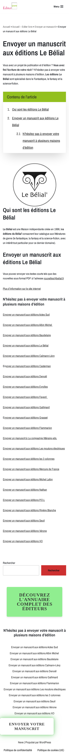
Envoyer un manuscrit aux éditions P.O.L (24, 500)
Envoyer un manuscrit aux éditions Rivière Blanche (29, 510)
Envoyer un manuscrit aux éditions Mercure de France (31, 469)
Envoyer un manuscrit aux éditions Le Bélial (25, 345)
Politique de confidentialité (18, 750)
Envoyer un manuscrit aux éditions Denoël (25, 376)
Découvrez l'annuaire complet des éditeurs (34, 601)
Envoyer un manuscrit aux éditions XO (23, 541)
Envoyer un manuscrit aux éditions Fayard (25, 397)
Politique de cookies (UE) (50, 750)
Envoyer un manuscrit (45, 26)
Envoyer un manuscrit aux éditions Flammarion (27, 428)
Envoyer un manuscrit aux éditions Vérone (25, 531)
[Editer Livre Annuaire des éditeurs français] (10, 6)
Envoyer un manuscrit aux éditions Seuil (24, 520)
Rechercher (9, 563)
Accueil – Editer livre (22, 26)
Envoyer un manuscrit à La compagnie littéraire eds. (30, 438)
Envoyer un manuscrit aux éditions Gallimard (26, 407)
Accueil (6, 26)
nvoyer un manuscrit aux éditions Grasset (26, 418)
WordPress (45, 742)
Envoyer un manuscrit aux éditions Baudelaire (27, 335)
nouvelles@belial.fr (54, 278)
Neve (21, 742)
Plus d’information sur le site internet (22, 289)
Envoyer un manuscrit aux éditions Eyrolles (25, 387)
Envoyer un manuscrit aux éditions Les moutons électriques (34, 448)
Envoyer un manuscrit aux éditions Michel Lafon (28, 479)
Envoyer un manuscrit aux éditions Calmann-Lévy (29, 356)
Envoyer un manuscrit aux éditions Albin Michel (28, 325)
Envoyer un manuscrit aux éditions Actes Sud (26, 315)
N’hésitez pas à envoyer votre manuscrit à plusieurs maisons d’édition (41, 140)
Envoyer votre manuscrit (27, 726)
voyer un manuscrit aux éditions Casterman (28, 366)
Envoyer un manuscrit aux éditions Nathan (25, 490)
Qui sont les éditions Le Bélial (30, 109)
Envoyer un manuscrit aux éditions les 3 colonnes (28, 459)
